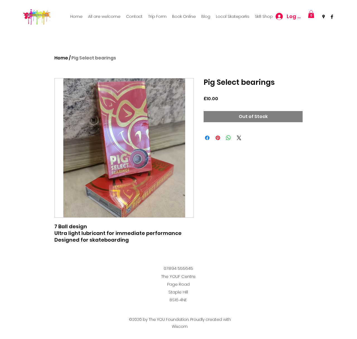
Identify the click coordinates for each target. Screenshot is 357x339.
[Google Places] (323, 17)
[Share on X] (239, 137)
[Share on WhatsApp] (228, 137)
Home (61, 58)
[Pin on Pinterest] (217, 137)
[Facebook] (332, 17)
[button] (311, 14)
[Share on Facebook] (207, 137)
